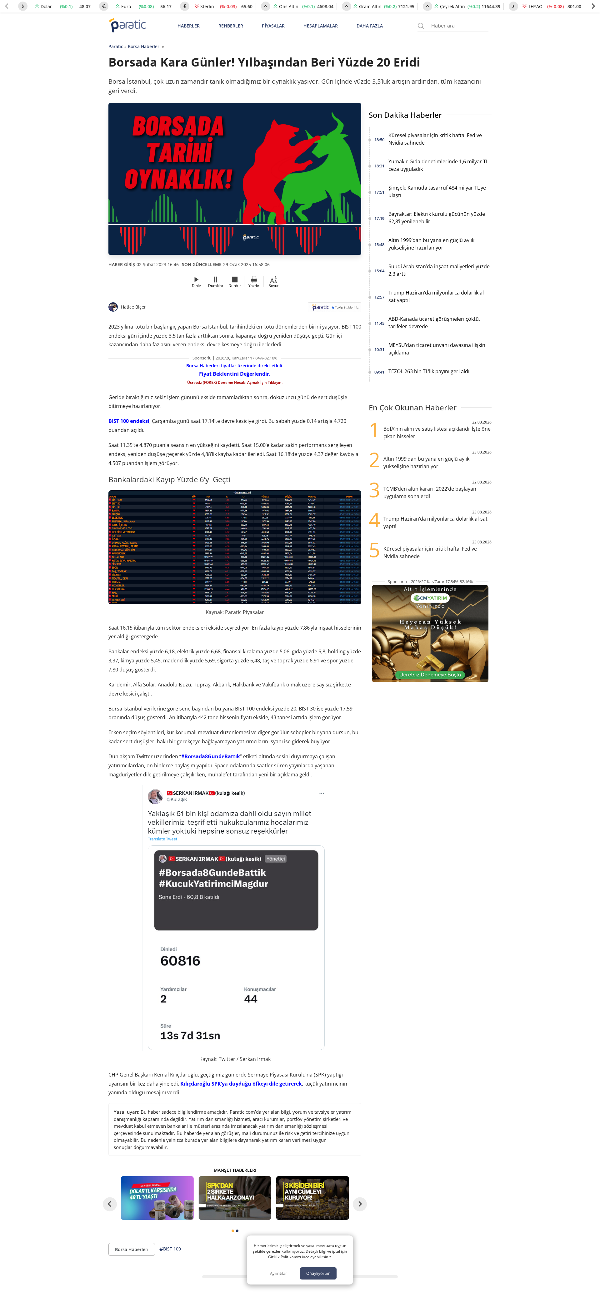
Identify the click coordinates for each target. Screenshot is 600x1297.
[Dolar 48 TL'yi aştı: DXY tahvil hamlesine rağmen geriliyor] (157, 1198)
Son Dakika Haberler (405, 115)
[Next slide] (593, 6)
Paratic (115, 46)
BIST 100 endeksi (128, 421)
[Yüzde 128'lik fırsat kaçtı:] (312, 1198)
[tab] (233, 1231)
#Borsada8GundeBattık (210, 756)
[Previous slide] (7, 6)
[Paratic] (127, 25)
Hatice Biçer (133, 307)
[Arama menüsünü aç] (420, 25)
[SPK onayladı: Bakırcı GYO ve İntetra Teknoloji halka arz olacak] (234, 1198)
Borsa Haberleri (144, 46)
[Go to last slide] (110, 1204)
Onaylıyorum (318, 1273)
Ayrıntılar (278, 1273)
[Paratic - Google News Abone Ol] (334, 309)
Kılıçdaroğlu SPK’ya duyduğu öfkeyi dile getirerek (241, 1083)
